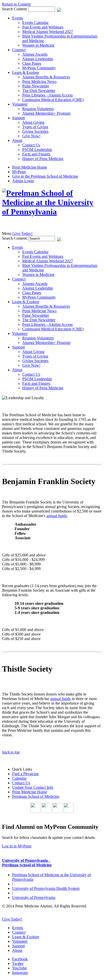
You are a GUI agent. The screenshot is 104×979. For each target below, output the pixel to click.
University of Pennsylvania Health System (46, 888)
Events (17, 18)
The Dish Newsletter (38, 90)
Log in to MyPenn (16, 846)
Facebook (20, 959)
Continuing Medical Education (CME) (53, 100)
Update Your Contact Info (32, 787)
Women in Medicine (38, 45)
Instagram (20, 972)
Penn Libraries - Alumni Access (47, 95)
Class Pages (31, 63)
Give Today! (22, 233)
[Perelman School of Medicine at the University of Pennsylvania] (52, 211)
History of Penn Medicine (42, 158)
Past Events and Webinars (42, 27)
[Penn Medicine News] (69, 811)
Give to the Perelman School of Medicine (45, 176)
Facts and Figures (36, 154)
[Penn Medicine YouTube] (46, 811)
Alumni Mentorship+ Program (46, 113)
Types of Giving (35, 127)
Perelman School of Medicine (35, 796)
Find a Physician (25, 774)
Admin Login (23, 181)
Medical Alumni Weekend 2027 (47, 31)
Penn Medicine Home (29, 167)
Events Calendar (35, 22)
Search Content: (15, 9)
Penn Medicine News (39, 81)
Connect (18, 50)
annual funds (56, 516)
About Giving (33, 122)
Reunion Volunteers (38, 109)
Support (18, 118)
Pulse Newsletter (35, 86)
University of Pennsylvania (33, 897)
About (17, 140)
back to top (11, 752)
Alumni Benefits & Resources (46, 77)
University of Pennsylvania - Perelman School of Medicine (27, 862)
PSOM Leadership (37, 149)
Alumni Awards (34, 54)
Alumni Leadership (37, 59)
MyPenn (19, 172)
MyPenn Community (39, 68)
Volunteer (20, 104)
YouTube (19, 968)
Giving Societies (35, 131)
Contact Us (31, 145)
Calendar (19, 778)
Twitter (17, 963)
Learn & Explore (25, 72)
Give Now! (31, 136)
